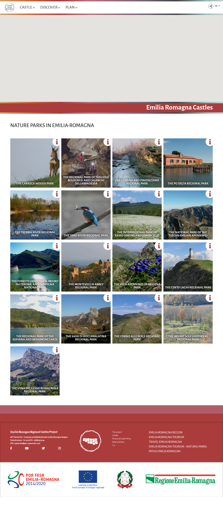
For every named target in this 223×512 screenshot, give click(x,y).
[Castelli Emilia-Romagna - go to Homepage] (9, 7)
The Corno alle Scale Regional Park (137, 338)
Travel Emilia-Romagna (165, 442)
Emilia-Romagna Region (165, 432)
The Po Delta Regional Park (188, 183)
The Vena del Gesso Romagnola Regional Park (34, 390)
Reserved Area (118, 442)
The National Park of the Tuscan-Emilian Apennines (188, 234)
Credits (115, 435)
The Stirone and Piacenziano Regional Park (137, 182)
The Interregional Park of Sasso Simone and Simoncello (137, 234)
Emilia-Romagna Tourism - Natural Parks (178, 446)
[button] (210, 6)
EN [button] (216, 6)
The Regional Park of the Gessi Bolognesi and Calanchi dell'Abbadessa (86, 180)
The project (117, 432)
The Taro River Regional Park (86, 235)
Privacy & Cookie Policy (121, 439)
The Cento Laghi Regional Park (188, 287)
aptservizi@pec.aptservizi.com (27, 443)
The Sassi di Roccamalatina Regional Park (86, 338)
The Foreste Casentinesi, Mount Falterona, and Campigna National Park (35, 284)
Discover (49, 7)
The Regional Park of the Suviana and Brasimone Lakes (35, 338)
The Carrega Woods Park (35, 183)
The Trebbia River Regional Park (35, 234)
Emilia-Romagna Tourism (166, 437)
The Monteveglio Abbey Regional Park (86, 286)
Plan (70, 7)
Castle (26, 7)
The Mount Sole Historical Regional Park (188, 338)
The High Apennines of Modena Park (137, 286)
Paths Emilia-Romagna (164, 451)
